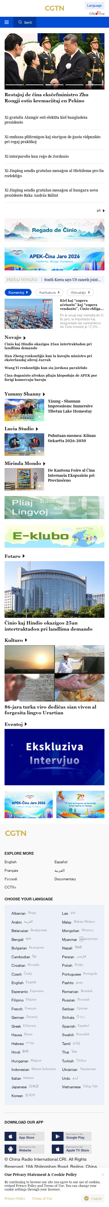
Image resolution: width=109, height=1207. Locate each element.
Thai (69, 1051)
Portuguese (79, 974)
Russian (75, 999)
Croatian (25, 965)
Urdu (70, 1078)
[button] (14, 84)
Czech (22, 974)
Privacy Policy (15, 1198)
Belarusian (29, 930)
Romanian (77, 991)
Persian (74, 956)
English (11, 861)
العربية (59, 870)
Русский (11, 878)
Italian (23, 1078)
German (25, 1017)
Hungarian (26, 1060)
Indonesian (34, 1069)
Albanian (24, 913)
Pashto (72, 982)
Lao (68, 913)
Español (61, 861)
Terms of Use (42, 1198)
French (24, 1008)
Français (11, 870)
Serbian (74, 1008)
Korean (23, 1095)
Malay (78, 921)
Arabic (22, 921)
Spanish (75, 1026)
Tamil (71, 1043)
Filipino (24, 999)
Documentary (65, 878)
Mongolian (77, 930)
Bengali (21, 939)
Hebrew (23, 1043)
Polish (72, 965)
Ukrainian (78, 1069)
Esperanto (28, 991)
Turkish (74, 1060)
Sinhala (73, 1017)
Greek (24, 1026)
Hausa (22, 1034)
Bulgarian (28, 947)
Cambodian (24, 956)
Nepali (71, 947)
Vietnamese (79, 1086)
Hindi (20, 1051)
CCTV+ (10, 887)
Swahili (75, 1034)
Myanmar (79, 939)
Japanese (25, 1086)
